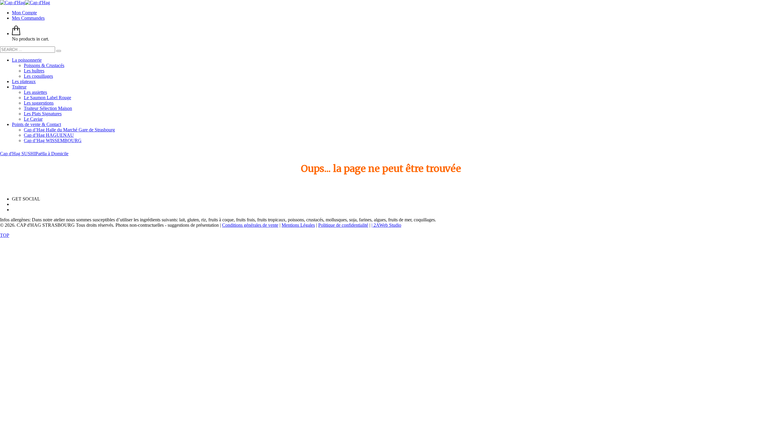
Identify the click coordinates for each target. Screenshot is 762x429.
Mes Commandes (28, 18)
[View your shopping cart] (16, 33)
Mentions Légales (298, 225)
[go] (58, 51)
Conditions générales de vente (250, 225)
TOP (4, 235)
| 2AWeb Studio (386, 225)
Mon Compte (24, 12)
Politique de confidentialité (343, 225)
